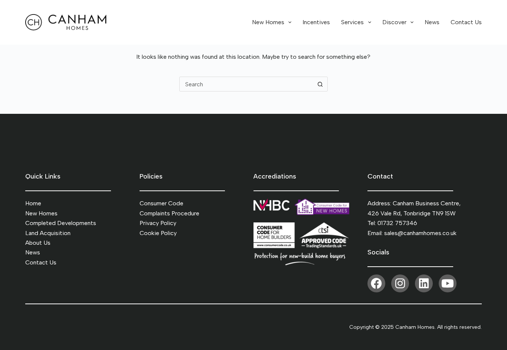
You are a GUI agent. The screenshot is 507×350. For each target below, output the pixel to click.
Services (352, 22)
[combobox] (246, 84)
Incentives (316, 22)
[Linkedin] (424, 283)
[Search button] (320, 84)
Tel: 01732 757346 (392, 223)
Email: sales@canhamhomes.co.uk (412, 233)
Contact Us (466, 22)
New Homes (268, 22)
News (432, 22)
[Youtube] (448, 283)
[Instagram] (400, 283)
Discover (394, 22)
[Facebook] (376, 283)
